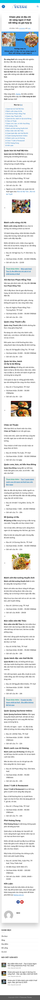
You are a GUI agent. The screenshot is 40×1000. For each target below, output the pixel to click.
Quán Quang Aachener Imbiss (16, 136)
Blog (3, 940)
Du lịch (4, 952)
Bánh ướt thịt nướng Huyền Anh (16, 128)
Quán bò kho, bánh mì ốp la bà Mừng (18, 118)
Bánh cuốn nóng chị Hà (13, 111)
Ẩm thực (5, 936)
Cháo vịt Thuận (11, 121)
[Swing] (20, 6)
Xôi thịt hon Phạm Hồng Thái (15, 113)
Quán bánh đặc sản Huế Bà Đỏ (16, 133)
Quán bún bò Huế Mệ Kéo (14, 109)
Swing (18, 94)
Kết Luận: (9, 145)
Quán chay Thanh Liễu (13, 116)
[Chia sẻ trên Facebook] (18, 902)
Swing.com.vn (18, 895)
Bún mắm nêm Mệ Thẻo (14, 131)
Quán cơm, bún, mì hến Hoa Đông (17, 123)
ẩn (21, 105)
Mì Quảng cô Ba (11, 126)
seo (29, 28)
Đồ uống (5, 948)
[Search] (37, 6)
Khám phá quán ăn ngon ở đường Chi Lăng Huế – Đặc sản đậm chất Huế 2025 (22, 973)
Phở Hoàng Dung (12, 143)
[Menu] (3, 6)
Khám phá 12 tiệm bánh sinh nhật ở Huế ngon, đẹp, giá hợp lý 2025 (22, 981)
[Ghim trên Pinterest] (22, 902)
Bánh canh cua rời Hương (15, 138)
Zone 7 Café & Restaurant (15, 140)
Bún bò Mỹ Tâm (23, 191)
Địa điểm (5, 944)
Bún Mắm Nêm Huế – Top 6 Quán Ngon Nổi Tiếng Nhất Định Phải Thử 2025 (22, 964)
